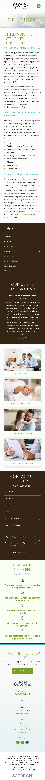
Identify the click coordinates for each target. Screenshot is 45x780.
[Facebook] (18, 742)
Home (22, 723)
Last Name (9, 498)
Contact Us (22, 732)
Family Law (22, 726)
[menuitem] (22, 236)
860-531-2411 (22, 694)
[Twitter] (23, 742)
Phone (7, 505)
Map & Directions (22, 713)
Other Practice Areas (22, 729)
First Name (9, 491)
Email (7, 511)
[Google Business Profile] (27, 742)
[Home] (22, 6)
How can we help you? (12, 525)
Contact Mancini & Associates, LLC (27, 214)
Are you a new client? (12, 518)
